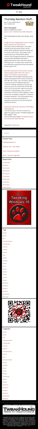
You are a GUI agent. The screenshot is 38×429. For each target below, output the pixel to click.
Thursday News (6, 162)
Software (5, 272)
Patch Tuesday (6, 168)
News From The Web (7, 359)
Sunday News (6, 182)
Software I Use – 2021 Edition (11, 146)
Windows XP (5, 297)
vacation (5, 277)
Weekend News (6, 170)
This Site (5, 274)
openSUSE (5, 260)
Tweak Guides (6, 376)
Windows (5, 382)
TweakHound (19, 5)
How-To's (5, 252)
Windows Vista (6, 294)
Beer (4, 238)
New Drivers (5, 165)
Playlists (5, 263)
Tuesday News (6, 176)
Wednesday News (7, 187)
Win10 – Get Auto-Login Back (11, 155)
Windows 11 (5, 285)
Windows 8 (5, 291)
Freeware (5, 249)
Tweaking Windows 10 (9, 142)
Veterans (5, 280)
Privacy (4, 266)
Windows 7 (5, 288)
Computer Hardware (7, 241)
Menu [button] (20, 12)
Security (5, 269)
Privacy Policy (27, 426)
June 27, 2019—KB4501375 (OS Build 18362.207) (18, 32)
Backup (4, 235)
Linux (4, 255)
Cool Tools (5, 246)
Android (4, 233)
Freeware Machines (7, 351)
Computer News (15, 125)
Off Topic (5, 258)
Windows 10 (5, 283)
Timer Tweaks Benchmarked (11, 151)
